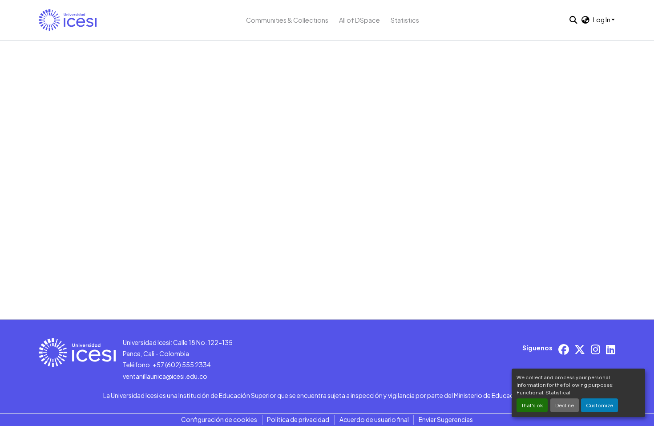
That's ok (532, 405)
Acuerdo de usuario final (374, 419)
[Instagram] (595, 349)
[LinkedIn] (610, 349)
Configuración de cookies (219, 419)
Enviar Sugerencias (446, 419)
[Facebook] (563, 349)
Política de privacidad (298, 419)
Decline (564, 405)
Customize (599, 405)
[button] (68, 20)
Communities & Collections (287, 20)
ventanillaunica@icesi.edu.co (165, 376)
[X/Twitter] (579, 349)
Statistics (405, 20)
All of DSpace (359, 20)
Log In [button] (602, 20)
